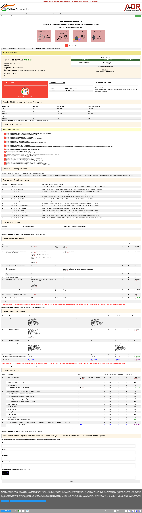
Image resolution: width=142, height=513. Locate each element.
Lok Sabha (9, 13)
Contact (30, 501)
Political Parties (37, 13)
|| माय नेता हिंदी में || (57, 13)
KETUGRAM (30, 48)
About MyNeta (137, 13)
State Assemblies (18, 13)
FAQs (44, 501)
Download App (109, 511)
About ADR (128, 13)
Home (2, 13)
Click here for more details (105, 66)
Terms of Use (37, 501)
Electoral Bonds (47, 13)
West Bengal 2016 (11, 48)
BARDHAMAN (21, 48)
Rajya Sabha (28, 13)
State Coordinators (22, 501)
